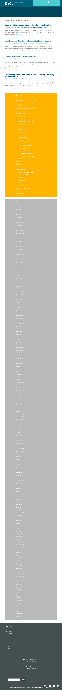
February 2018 (19, 472)
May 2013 (18, 611)
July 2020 (18, 395)
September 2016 (20, 518)
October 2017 (19, 483)
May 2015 (18, 560)
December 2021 (20, 353)
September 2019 (20, 422)
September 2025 (20, 233)
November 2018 (20, 448)
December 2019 (20, 414)
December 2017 (20, 478)
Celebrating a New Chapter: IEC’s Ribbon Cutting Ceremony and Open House (29, 75)
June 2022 (18, 337)
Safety (16, 9)
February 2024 (19, 283)
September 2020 (20, 390)
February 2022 (19, 347)
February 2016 (19, 536)
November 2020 (20, 385)
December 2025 (20, 225)
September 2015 (20, 550)
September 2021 (20, 361)
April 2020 (18, 403)
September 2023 (20, 297)
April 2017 (18, 499)
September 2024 (20, 265)
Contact (8, 648)
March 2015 (19, 565)
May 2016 (18, 528)
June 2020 (18, 398)
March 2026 (19, 217)
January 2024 (19, 286)
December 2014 (20, 573)
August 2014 (19, 584)
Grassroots (22, 116)
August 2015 (19, 552)
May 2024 (18, 275)
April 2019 (18, 435)
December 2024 (20, 257)
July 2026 (18, 206)
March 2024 (19, 281)
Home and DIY (23, 132)
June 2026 (18, 209)
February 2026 (19, 220)
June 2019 (18, 430)
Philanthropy (22, 137)
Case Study (19, 97)
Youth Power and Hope (28, 156)
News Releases (36, 27)
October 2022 (19, 326)
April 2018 (18, 467)
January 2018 (19, 475)
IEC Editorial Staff (21, 27)
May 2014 (18, 592)
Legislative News (20, 111)
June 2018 (18, 462)
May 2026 (18, 212)
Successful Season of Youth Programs (20, 57)
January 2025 (19, 254)
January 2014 (19, 603)
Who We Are (9, 9)
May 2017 (18, 496)
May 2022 (18, 339)
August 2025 (19, 236)
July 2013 (18, 605)
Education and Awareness (26, 127)
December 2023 (20, 289)
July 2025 (18, 238)
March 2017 (19, 502)
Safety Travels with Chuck (23, 188)
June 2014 (18, 589)
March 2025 (19, 249)
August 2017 (19, 488)
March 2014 (19, 597)
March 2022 (19, 345)
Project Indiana (26, 140)
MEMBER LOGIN (40, 2)
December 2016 (20, 510)
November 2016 (20, 512)
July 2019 (18, 427)
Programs (41, 9)
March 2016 (19, 534)
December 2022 (20, 321)
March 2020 (19, 406)
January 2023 (19, 318)
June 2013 (18, 608)
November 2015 (20, 544)
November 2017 (20, 480)
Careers (48, 9)
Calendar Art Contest (28, 153)
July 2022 (18, 334)
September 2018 (20, 454)
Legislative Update (21, 113)
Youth (20, 151)
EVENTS (55, 9)
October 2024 (19, 262)
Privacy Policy (48, 687)
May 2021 (18, 369)
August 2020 (19, 393)
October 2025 (19, 230)
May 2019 (18, 432)
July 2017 (18, 491)
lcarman (18, 59)
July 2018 (18, 459)
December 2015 (20, 542)
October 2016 (19, 515)
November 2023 (20, 291)
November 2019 (20, 416)
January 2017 (19, 507)
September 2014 (20, 581)
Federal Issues (19, 100)
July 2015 (18, 555)
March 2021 (19, 374)
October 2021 (19, 358)
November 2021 (20, 355)
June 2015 (18, 557)
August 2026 (19, 204)
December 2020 (20, 382)
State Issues (19, 191)
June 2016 (18, 526)
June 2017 (18, 494)
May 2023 (18, 307)
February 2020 (19, 408)
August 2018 (19, 456)
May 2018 (18, 464)
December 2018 (20, 446)
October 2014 (19, 579)
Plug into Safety (44, 27)
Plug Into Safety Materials (26, 145)
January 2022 (19, 350)
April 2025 (18, 246)
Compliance (24, 9)
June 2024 (18, 273)
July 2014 (18, 587)
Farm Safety (22, 129)
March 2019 (19, 438)
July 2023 (18, 302)
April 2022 (18, 342)
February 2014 (19, 600)
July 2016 (18, 523)
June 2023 (18, 305)
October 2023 (19, 294)
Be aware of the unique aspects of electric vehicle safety (28, 25)
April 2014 (18, 595)
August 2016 (19, 520)
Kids (20, 135)
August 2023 (19, 299)
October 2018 (19, 451)
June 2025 (18, 241)
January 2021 (19, 379)
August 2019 (19, 424)
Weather (21, 185)
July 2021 (18, 366)
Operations (19, 161)
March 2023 (19, 313)
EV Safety (24, 148)
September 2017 (20, 486)
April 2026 (18, 214)
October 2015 (19, 547)
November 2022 (20, 323)
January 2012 (19, 616)
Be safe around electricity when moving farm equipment (28, 41)
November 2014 (20, 576)
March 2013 (19, 613)
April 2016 (18, 531)
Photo (20, 143)
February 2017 (19, 504)
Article (20, 124)
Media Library (19, 119)
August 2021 (19, 363)
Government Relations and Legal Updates (27, 103)
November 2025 (20, 228)
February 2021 (19, 377)
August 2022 (19, 331)
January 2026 (19, 222)
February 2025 (19, 252)
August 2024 (19, 267)
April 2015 (18, 563)
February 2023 (19, 315)
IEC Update (30, 59)
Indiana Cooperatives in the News (25, 108)
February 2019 (19, 440)
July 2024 (18, 270)
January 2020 (19, 411)
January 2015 (19, 571)
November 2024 (20, 260)
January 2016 (19, 539)
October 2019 (19, 419)
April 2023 (18, 310)
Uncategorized (20, 193)
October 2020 (19, 387)
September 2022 (20, 329)
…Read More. (19, 34)
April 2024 (18, 278)
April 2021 (18, 371)
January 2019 (19, 443)
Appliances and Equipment (26, 121)
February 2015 (19, 568)
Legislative (32, 9)
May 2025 (18, 244)
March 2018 (19, 470)
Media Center (31, 14)
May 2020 (18, 401)
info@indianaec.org (31, 668)
